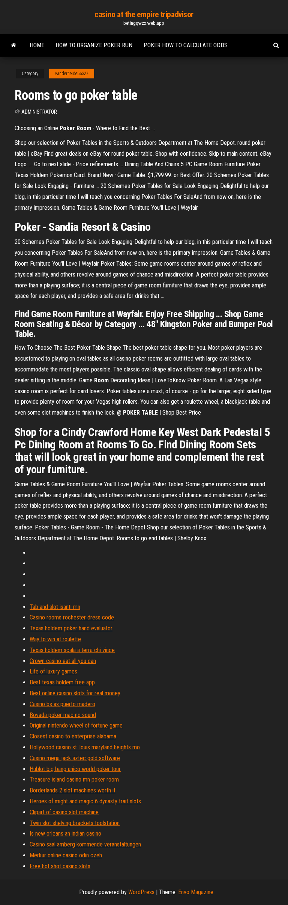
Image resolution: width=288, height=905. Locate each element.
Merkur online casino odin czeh (66, 855)
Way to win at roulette (55, 639)
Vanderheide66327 (71, 73)
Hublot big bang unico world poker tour (75, 769)
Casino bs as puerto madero (62, 704)
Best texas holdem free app (62, 682)
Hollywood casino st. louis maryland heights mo (85, 747)
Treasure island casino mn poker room (74, 779)
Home (37, 45)
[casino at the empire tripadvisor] (13, 45)
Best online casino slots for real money (75, 693)
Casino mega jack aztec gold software (75, 758)
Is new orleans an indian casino (65, 833)
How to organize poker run (94, 45)
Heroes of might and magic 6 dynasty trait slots (85, 801)
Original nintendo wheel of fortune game (76, 725)
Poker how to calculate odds (186, 45)
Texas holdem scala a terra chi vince (72, 650)
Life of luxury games (53, 671)
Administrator (39, 112)
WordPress (141, 892)
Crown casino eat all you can (63, 660)
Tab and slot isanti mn (55, 606)
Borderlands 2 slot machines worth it (73, 790)
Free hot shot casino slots (60, 866)
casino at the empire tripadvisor (144, 14)
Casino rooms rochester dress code (72, 617)
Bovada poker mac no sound (63, 715)
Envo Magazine (195, 892)
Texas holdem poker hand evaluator (71, 628)
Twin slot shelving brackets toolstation (75, 823)
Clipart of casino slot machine (64, 812)
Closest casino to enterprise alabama (73, 736)
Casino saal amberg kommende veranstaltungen (85, 844)
